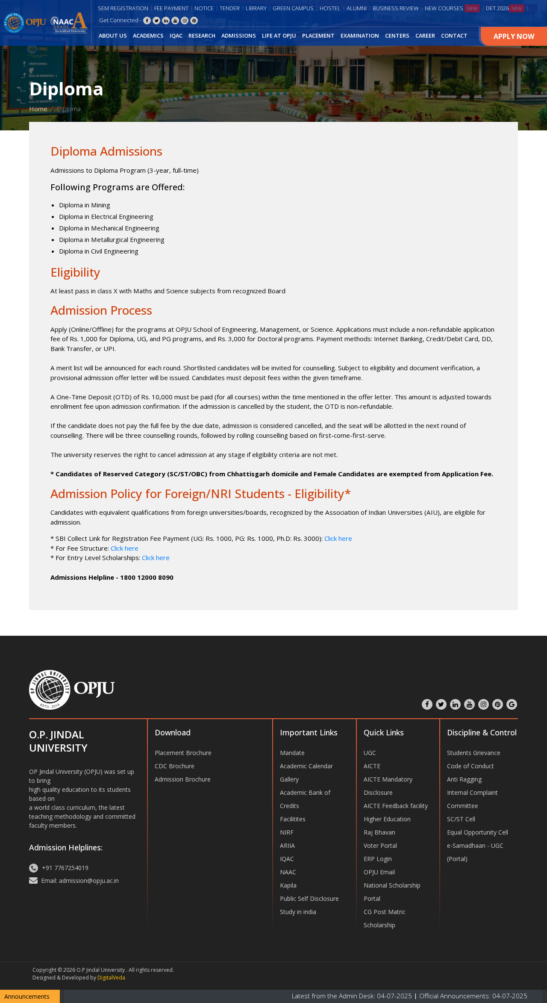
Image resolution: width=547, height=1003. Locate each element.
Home (38, 108)
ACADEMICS (148, 35)
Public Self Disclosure (309, 898)
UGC (370, 753)
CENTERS (397, 35)
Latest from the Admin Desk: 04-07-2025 (318, 995)
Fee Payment (171, 8)
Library (256, 8)
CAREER (425, 35)
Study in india (298, 912)
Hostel (330, 8)
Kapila (288, 885)
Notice (204, 8)
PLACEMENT (318, 35)
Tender (230, 8)
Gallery (289, 779)
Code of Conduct (470, 766)
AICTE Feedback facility (396, 806)
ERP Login (378, 859)
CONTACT (454, 35)
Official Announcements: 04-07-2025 (439, 995)
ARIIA (287, 845)
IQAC (176, 35)
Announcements (27, 996)
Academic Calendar (306, 766)
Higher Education (387, 819)
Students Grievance (473, 753)
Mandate (292, 753)
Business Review (396, 8)
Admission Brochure (183, 779)
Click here (338, 538)
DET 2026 (504, 8)
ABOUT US (113, 35)
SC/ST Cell (461, 819)
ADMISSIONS (238, 35)
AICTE (372, 766)
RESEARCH (201, 35)
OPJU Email (379, 872)
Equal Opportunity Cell (477, 832)
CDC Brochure (174, 766)
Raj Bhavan (379, 832)
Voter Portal (380, 845)
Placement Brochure (183, 753)
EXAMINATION (360, 35)
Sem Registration (123, 8)
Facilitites (293, 819)
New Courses (451, 8)
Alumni (357, 8)
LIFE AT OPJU (279, 35)
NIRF (287, 832)
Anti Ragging (464, 779)
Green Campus (293, 8)
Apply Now (514, 36)
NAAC (288, 872)
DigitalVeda (111, 977)
